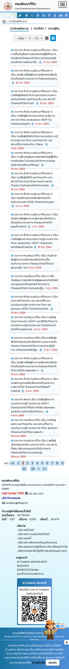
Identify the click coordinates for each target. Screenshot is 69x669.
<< (12, 463)
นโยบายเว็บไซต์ (26, 530)
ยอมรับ (53, 662)
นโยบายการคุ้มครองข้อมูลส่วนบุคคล (37, 542)
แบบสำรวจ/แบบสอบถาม (30, 574)
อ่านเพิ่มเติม (38, 662)
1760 (21, 493)
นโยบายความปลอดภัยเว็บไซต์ (33, 534)
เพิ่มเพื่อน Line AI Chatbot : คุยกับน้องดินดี (34, 591)
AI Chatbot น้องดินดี (34, 583)
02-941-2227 (36, 494)
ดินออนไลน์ (23, 566)
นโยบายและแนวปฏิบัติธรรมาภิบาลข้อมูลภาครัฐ (43, 547)
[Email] (43, 15)
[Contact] (49, 15)
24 (32, 469)
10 (24, 469)
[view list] (47, 38)
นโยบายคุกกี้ (24, 538)
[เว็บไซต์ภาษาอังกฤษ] (60, 15)
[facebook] (38, 15)
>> (44, 469)
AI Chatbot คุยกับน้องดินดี (32, 562)
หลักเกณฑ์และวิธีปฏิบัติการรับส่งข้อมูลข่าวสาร (42, 551)
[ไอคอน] (66, 15)
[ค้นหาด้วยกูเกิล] (20, 15)
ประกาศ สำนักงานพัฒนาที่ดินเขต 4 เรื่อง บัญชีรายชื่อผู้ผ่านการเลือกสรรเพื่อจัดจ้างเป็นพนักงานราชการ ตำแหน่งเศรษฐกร (34, 75)
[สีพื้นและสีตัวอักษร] (26, 15)
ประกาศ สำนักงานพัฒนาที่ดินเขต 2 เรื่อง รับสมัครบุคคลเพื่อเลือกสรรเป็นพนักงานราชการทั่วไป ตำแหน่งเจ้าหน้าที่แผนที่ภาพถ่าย (34, 385)
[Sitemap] (55, 15)
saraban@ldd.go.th (17, 503)
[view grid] (53, 38)
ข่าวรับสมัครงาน (18, 21)
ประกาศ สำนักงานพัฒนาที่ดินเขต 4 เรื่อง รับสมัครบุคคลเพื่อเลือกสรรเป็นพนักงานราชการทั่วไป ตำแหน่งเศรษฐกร (32, 198)
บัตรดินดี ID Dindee (28, 570)
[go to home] (4, 21)
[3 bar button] (62, 5)
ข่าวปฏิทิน (53, 28)
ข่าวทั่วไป (39, 28)
